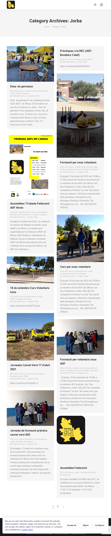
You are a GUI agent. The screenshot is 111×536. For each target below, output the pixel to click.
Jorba (12, 93)
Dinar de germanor (21, 86)
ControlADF (28, 439)
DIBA (46, 91)
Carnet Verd (78, 368)
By (17, 96)
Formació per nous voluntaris (78, 162)
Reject (86, 525)
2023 (12, 91)
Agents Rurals (24, 212)
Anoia (21, 91)
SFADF (18, 93)
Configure (99, 525)
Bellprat (44, 212)
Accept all (71, 525)
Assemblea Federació (73, 468)
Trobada (35, 215)
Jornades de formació (74, 169)
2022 (12, 212)
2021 (12, 297)
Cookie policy (27, 529)
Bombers (77, 59)
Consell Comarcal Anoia (33, 91)
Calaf (84, 59)
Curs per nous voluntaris (75, 266)
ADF (16, 91)
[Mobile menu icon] (101, 4)
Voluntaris (25, 93)
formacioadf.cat (24, 215)
